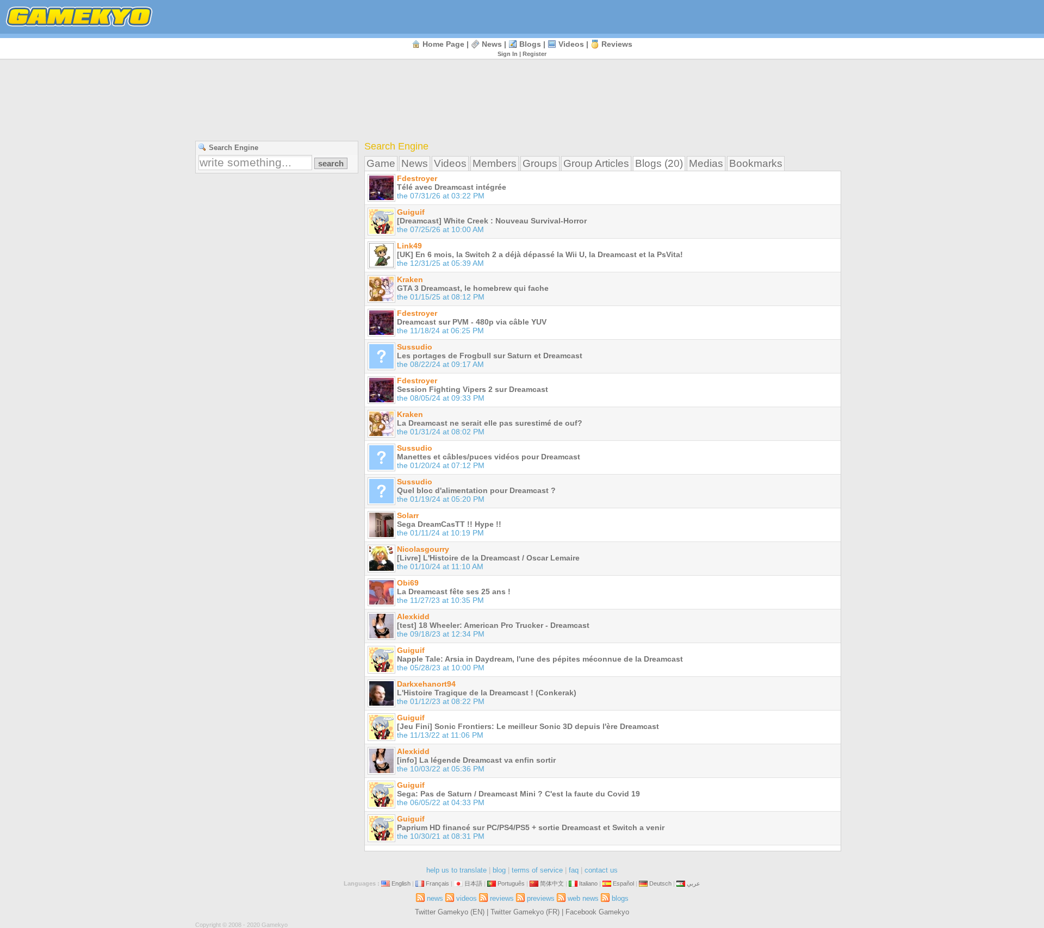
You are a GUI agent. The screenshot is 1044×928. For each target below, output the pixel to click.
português (511, 883)
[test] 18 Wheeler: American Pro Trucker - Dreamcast (493, 625)
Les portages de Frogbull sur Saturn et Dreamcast (489, 355)
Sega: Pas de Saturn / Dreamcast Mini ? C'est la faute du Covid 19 (518, 793)
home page (443, 44)
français (437, 883)
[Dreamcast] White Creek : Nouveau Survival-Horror (492, 220)
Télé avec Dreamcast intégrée (451, 187)
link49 (409, 245)
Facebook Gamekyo (597, 912)
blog (499, 870)
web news (583, 898)
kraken (410, 279)
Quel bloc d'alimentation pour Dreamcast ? (476, 490)
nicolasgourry (423, 549)
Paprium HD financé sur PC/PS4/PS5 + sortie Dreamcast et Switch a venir (530, 827)
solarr (408, 515)
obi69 (408, 582)
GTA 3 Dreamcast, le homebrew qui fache (473, 288)
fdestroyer (417, 178)
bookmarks (755, 163)
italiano (588, 883)
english (401, 883)
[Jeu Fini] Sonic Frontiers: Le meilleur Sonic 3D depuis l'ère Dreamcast (528, 726)
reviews (616, 44)
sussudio (414, 346)
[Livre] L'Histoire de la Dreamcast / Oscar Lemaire (488, 557)
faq (574, 870)
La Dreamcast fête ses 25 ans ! (454, 591)
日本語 (473, 883)
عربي (693, 883)
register (534, 54)
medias (706, 163)
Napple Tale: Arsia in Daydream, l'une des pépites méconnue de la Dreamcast (540, 659)
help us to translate (456, 870)
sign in (508, 54)
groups (540, 163)
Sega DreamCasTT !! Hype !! (449, 524)
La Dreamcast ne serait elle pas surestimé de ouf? (489, 423)
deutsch (660, 883)
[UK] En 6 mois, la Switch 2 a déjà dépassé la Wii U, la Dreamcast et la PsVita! (540, 254)
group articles (596, 163)
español (623, 883)
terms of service (537, 870)
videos (571, 44)
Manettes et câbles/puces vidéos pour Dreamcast (488, 456)
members (495, 163)
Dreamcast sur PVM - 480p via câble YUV (471, 321)
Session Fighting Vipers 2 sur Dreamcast (472, 389)
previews (541, 898)
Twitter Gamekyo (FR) (525, 912)
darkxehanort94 (426, 684)
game (380, 163)
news (492, 44)
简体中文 (552, 883)
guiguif (411, 212)
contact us (601, 870)
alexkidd (413, 616)
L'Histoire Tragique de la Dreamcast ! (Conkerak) (486, 692)
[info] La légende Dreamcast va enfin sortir (476, 760)
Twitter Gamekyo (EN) (449, 912)
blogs (530, 44)
